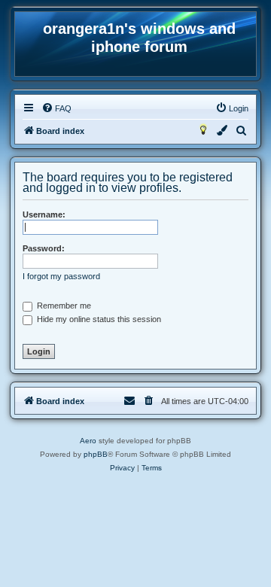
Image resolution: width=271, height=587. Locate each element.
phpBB (96, 454)
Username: (44, 214)
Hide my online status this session (98, 319)
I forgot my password (61, 276)
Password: (44, 248)
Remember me (63, 305)
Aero (88, 440)
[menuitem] (56, 108)
